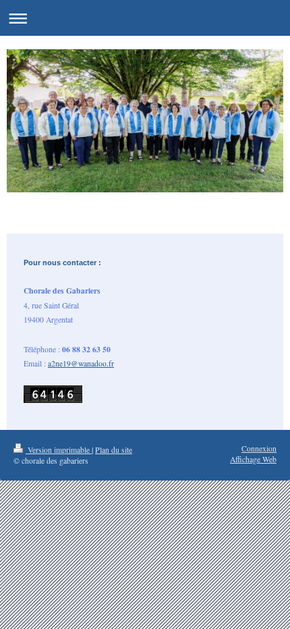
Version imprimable (59, 450)
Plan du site (113, 450)
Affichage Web (253, 459)
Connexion (259, 448)
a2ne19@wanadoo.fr (81, 363)
